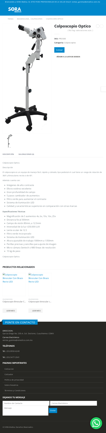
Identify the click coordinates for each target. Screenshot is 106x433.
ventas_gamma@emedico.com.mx (17, 340)
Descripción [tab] (8, 154)
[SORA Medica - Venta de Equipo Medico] (15, 10)
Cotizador (9, 374)
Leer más (10, 311)
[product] (14, 284)
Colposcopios (70, 42)
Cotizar (59, 50)
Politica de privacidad (14, 380)
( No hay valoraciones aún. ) (80, 30)
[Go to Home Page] (3, 19)
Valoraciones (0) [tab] (26, 154)
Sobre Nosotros (11, 385)
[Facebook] (101, 2)
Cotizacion (9, 369)
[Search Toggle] (101, 10)
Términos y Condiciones (15, 390)
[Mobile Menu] (5, 10)
